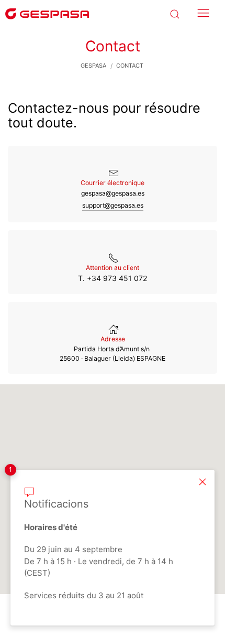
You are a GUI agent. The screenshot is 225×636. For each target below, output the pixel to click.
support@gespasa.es (112, 205)
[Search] (173, 13)
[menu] (201, 13)
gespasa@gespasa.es (112, 193)
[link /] (47, 13)
